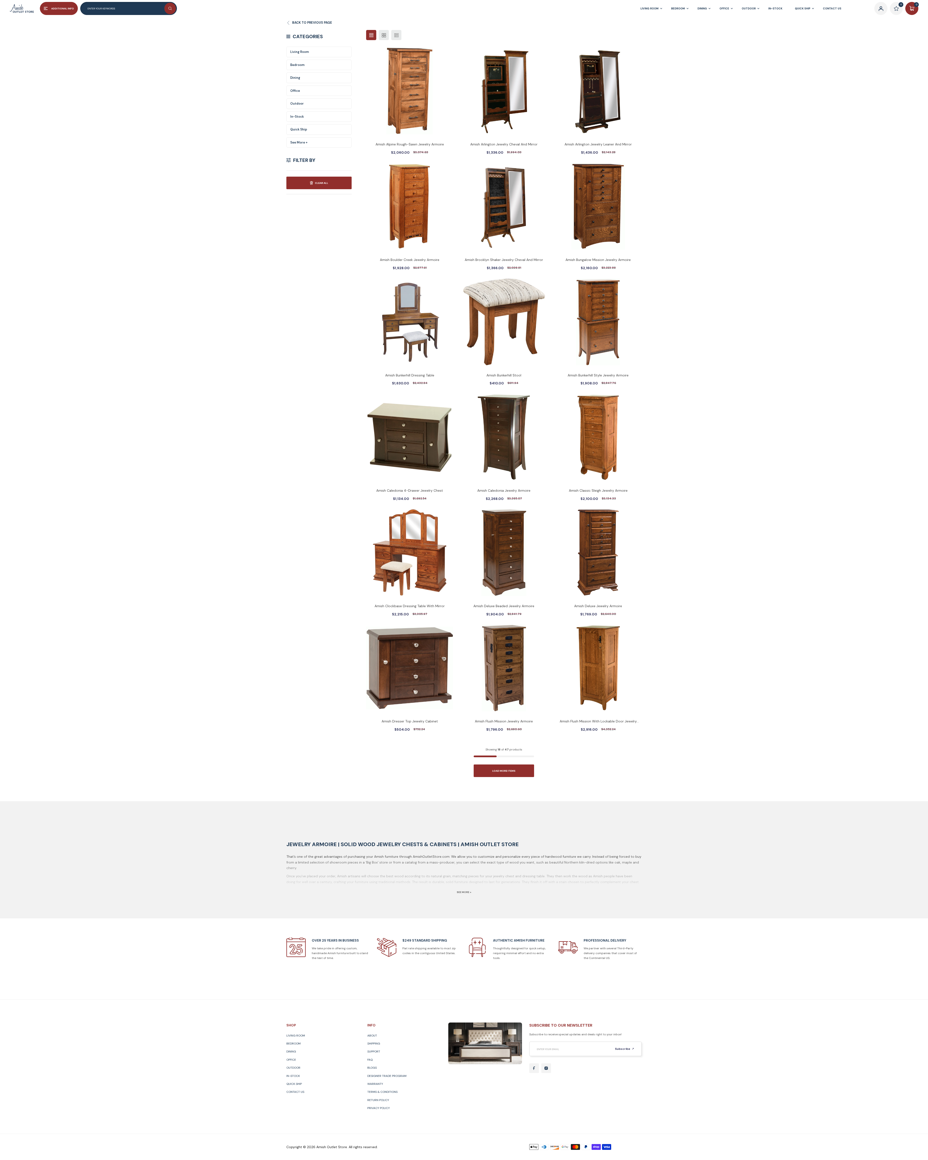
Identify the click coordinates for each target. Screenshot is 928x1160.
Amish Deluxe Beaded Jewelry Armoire (503, 606)
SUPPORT (373, 1051)
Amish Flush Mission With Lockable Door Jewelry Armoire (598, 721)
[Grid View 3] (371, 35)
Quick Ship (298, 129)
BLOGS (372, 1068)
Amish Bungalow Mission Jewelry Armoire (598, 260)
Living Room (299, 52)
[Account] (880, 8)
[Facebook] (534, 1068)
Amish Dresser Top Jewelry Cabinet (410, 721)
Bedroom (297, 65)
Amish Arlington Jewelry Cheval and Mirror (503, 144)
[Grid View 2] (384, 35)
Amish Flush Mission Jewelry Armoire (504, 721)
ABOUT (372, 1036)
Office (295, 91)
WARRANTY (375, 1084)
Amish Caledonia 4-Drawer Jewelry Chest (409, 490)
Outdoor (297, 103)
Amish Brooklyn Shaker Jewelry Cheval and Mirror (504, 260)
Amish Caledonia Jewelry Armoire (503, 490)
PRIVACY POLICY (378, 1108)
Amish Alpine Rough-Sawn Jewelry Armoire (410, 144)
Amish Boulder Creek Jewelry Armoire (409, 260)
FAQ (370, 1060)
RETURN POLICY (378, 1100)
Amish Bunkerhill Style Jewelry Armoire (598, 375)
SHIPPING (373, 1043)
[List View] (396, 35)
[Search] (170, 8)
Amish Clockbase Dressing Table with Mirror (410, 606)
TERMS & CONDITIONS (382, 1092)
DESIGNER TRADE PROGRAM (386, 1076)
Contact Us (295, 1092)
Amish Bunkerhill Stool (503, 375)
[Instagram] (546, 1068)
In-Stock (297, 117)
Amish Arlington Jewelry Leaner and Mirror (598, 144)
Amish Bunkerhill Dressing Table (409, 375)
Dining (295, 78)
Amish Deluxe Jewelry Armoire (598, 606)
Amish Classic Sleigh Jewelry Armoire (598, 490)
